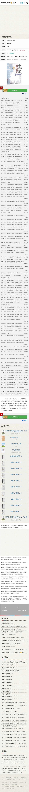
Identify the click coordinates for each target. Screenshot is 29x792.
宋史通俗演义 (16, 450)
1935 (8, 665)
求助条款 (12, 53)
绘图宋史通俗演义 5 (16, 493)
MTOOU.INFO (17, 786)
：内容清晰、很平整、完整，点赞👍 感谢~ (13, 652)
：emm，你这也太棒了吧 (9, 634)
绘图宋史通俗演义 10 (16, 456)
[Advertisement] (14, 19)
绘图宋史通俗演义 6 (16, 480)
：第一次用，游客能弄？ (9, 646)
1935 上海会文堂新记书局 (13, 737)
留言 (21, 3)
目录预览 (22, 50)
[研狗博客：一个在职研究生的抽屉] (8, 2)
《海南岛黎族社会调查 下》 (14, 770)
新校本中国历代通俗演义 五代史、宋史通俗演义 (16, 431)
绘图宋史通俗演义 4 (16, 486)
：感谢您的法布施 (7, 623)
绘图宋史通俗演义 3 (16, 499)
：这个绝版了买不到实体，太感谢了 (11, 643)
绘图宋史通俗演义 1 (16, 511)
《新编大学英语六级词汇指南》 (9, 755)
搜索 (27, 3)
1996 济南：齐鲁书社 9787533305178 (15, 731)
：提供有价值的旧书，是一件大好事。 (11, 629)
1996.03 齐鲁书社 (10, 670)
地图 (13, 788)
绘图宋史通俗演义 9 (16, 462)
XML (10, 788)
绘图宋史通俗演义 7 (16, 474)
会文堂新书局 (10, 708)
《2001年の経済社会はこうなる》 (14, 772)
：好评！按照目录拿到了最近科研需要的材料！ (15, 626)
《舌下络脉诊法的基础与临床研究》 (12, 757)
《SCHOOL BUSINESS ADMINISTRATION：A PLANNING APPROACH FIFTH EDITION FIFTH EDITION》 (13, 762)
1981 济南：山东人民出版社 (13, 717)
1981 (8, 667)
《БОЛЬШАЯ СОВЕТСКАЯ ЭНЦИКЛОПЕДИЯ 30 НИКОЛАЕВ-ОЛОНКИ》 (14, 768)
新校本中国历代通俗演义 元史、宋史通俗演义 (16, 517)
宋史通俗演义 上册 (16, 443)
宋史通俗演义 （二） (16, 437)
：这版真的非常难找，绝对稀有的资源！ (13, 637)
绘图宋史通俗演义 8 (16, 468)
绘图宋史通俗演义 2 (16, 505)
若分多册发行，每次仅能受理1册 (19, 59)
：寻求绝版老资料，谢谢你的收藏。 (13, 632)
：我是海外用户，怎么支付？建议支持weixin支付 (15, 649)
